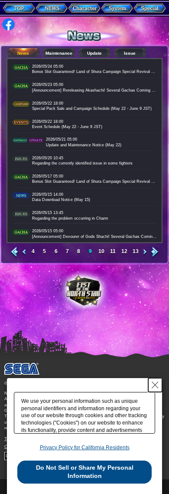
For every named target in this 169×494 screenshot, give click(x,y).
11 (113, 251)
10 (101, 251)
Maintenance (59, 53)
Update (94, 53)
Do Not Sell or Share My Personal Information (84, 472)
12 (124, 251)
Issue (130, 53)
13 (136, 251)
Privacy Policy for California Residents (85, 448)
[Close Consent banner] (155, 385)
